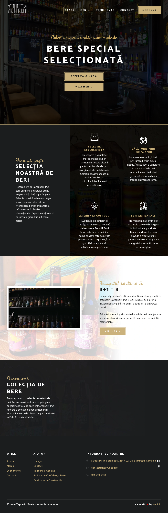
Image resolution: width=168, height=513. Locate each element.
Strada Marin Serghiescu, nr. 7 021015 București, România (123, 461)
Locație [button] (37, 461)
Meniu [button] (85, 10)
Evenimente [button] (105, 10)
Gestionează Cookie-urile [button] (47, 480)
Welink (157, 504)
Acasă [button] (69, 10)
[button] (17, 9)
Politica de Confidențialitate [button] (49, 475)
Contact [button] (127, 10)
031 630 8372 (98, 475)
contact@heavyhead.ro (104, 468)
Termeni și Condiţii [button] (44, 471)
